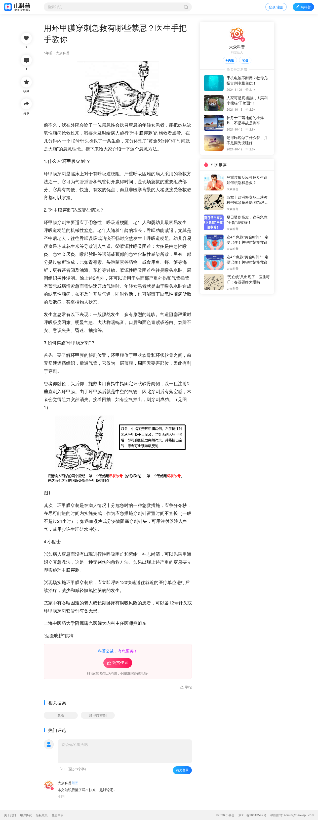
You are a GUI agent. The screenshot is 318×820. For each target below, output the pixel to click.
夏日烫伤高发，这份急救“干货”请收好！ (247, 219)
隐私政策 (42, 815)
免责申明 (58, 815)
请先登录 (182, 770)
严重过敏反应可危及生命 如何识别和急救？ (248, 180)
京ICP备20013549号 (252, 815)
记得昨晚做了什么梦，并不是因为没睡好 (247, 140)
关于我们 (10, 815)
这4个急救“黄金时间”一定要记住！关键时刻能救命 (247, 239)
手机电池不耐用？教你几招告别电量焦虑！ (247, 80)
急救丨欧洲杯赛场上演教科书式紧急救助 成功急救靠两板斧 (248, 199)
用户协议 (26, 815)
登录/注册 (276, 6)
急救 (60, 715)
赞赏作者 (117, 662)
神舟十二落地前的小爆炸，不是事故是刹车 (245, 120)
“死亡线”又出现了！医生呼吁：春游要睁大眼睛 (248, 279)
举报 (185, 687)
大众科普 (63, 52)
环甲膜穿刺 (98, 715)
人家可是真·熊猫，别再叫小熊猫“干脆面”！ (248, 100)
